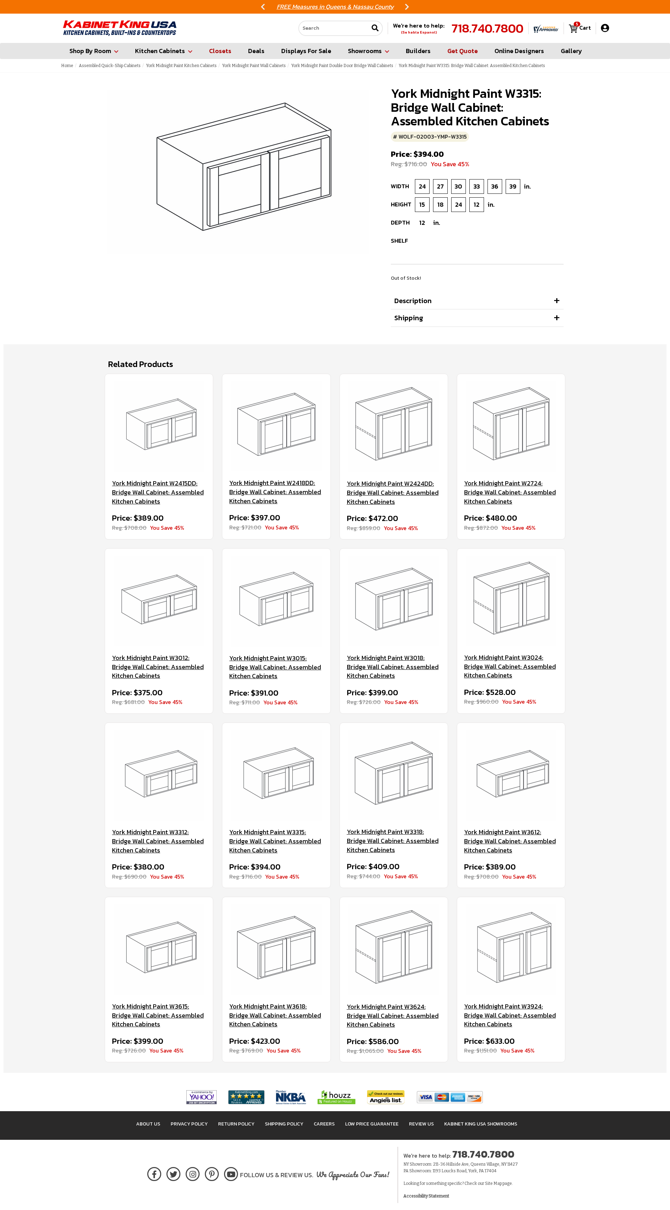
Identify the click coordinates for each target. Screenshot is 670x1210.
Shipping (408, 318)
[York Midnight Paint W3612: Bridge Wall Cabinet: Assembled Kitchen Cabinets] (511, 775)
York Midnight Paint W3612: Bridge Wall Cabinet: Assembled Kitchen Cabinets (510, 841)
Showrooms (365, 51)
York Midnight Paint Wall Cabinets (254, 65)
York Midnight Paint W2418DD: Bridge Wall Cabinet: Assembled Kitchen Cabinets (275, 491)
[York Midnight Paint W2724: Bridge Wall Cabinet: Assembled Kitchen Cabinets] (511, 426)
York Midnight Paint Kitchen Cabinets (181, 65)
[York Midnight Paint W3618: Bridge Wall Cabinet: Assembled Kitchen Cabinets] (276, 949)
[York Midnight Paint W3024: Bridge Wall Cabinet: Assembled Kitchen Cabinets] (511, 601)
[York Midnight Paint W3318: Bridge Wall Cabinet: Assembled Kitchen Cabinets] (394, 775)
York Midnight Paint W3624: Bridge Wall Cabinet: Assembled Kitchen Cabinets (393, 1015)
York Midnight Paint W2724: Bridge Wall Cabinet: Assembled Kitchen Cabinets (510, 492)
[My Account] (605, 28)
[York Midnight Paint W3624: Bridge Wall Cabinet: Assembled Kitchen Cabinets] (394, 949)
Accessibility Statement (426, 1196)
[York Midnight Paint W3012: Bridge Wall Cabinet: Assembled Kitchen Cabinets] (159, 601)
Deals (256, 51)
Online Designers (519, 51)
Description (413, 300)
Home (67, 65)
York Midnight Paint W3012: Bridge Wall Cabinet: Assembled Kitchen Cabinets (158, 666)
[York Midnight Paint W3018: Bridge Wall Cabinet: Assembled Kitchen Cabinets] (394, 601)
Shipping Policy (284, 1124)
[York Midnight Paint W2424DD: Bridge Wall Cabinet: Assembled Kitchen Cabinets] (394, 426)
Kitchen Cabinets (160, 51)
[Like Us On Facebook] (154, 1173)
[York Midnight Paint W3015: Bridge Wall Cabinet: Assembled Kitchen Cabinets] (276, 601)
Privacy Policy (189, 1124)
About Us (148, 1124)
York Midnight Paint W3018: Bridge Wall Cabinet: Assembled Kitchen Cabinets (393, 666)
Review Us (421, 1124)
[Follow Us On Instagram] (192, 1173)
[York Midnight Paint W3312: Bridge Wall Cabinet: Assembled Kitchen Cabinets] (159, 775)
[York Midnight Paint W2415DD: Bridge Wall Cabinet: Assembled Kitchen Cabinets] (159, 426)
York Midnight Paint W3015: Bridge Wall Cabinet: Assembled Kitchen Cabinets (275, 667)
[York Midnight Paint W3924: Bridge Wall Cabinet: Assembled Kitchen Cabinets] (511, 949)
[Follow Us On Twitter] (173, 1173)
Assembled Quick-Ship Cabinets (110, 65)
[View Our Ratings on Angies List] (386, 1097)
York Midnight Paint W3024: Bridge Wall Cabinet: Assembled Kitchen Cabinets (510, 666)
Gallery (571, 51)
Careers (324, 1124)
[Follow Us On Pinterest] (212, 1173)
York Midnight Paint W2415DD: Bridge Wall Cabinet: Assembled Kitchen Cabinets (158, 492)
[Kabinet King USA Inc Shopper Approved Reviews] (546, 28)
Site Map (493, 1183)
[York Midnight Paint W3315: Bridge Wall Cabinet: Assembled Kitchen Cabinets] (276, 775)
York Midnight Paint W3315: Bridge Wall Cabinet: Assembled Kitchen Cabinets (275, 841)
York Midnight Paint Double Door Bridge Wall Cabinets (342, 65)
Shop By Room (90, 51)
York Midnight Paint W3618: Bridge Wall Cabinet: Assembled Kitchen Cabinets (275, 1015)
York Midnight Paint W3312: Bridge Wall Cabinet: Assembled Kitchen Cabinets (158, 841)
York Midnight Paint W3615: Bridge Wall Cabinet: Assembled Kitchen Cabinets (158, 1015)
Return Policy (236, 1124)
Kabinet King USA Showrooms (480, 1124)
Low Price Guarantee (372, 1124)
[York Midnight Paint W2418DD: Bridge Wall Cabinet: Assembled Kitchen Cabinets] (276, 426)
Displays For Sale (306, 51)
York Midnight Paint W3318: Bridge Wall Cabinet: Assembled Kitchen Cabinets (393, 840)
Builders (418, 51)
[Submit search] (375, 28)
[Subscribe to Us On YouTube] (231, 1173)
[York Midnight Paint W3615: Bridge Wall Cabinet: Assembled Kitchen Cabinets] (159, 949)
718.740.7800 (487, 28)
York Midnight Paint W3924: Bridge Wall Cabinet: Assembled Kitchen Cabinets (510, 1015)
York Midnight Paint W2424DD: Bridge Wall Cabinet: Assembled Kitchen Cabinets (393, 492)
